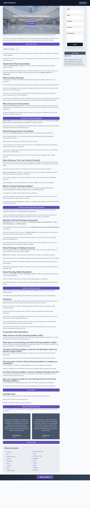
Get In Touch (75, 53)
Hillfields (12, 402)
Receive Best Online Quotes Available (31, 118)
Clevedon (9, 466)
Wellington (35, 467)
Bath (8, 454)
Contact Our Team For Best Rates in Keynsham (31, 207)
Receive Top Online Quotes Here (31, 288)
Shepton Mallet (10, 470)
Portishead (9, 461)
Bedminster (28, 402)
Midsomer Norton (11, 456)
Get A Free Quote (31, 442)
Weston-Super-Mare (38, 451)
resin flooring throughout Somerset (47, 70)
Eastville (17, 402)
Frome (8, 463)
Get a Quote (31, 23)
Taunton (35, 463)
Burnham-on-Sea (37, 456)
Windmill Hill (6, 402)
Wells (8, 468)
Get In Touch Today (31, 44)
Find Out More (31, 390)
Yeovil (34, 460)
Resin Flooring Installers (15, 35)
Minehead (35, 470)
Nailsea (8, 459)
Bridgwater (35, 458)
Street (34, 453)
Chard (34, 465)
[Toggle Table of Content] (16, 49)
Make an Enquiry (45, 477)
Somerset (22, 402)
